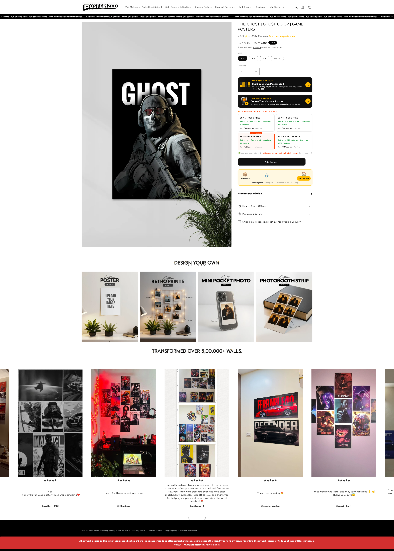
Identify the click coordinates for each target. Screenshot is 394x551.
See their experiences (282, 36)
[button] (225, 7)
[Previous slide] (191, 518)
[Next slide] (202, 518)
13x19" (277, 58)
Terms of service (155, 530)
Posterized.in (213, 544)
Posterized (93, 530)
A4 (242, 58)
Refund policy (124, 530)
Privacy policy (139, 530)
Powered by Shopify (106, 530)
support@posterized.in (302, 540)
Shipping (257, 47)
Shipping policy (171, 530)
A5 (253, 58)
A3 (264, 58)
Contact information (188, 530)
